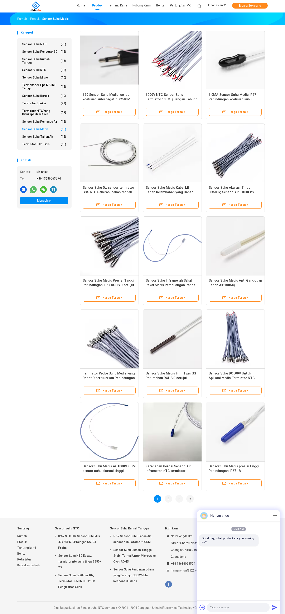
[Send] (274, 607)
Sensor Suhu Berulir (44, 95)
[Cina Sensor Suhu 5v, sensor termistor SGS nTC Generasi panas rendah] (109, 153)
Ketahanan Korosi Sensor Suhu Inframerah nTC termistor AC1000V (169, 470)
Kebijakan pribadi (28, 565)
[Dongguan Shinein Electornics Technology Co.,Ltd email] (23, 189)
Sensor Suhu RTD (44, 70)
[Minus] (274, 515)
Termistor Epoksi (44, 103)
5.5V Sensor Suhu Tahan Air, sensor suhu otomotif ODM (132, 539)
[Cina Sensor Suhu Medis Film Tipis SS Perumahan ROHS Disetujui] (172, 338)
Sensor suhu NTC (44, 44)
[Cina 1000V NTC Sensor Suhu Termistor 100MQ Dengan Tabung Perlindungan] (172, 60)
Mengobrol (44, 200)
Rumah (22, 536)
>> (190, 498)
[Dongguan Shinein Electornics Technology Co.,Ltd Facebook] (168, 584)
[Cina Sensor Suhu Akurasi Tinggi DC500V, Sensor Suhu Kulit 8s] (235, 153)
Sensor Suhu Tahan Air (44, 136)
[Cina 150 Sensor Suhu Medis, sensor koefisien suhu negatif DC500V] (109, 60)
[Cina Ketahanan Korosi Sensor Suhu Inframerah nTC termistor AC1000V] (172, 431)
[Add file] (202, 607)
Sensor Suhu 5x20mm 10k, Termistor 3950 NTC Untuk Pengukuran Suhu (76, 581)
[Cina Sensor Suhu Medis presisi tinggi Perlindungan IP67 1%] (235, 431)
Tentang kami (26, 547)
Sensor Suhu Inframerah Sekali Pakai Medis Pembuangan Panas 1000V (170, 285)
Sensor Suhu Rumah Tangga (44, 60)
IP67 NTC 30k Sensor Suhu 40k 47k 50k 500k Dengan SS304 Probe (79, 541)
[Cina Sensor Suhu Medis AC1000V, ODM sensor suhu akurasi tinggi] (109, 431)
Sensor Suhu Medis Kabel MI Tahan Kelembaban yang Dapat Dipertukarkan (169, 192)
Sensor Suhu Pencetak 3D (44, 51)
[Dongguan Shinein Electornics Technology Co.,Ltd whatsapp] (33, 189)
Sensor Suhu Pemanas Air (44, 121)
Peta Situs (24, 559)
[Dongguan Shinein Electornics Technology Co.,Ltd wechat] (43, 189)
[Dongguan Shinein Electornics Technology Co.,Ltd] (35, 6)
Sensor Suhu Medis (44, 129)
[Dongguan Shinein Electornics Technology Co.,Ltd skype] (53, 189)
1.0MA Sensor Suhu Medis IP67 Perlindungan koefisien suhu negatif (232, 99)
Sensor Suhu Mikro (44, 77)
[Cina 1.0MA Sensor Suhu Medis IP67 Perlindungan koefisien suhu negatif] (235, 60)
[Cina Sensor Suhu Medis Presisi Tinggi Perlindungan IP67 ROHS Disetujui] (109, 246)
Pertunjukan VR (180, 5)
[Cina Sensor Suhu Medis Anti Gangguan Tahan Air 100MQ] (235, 246)
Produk (22, 542)
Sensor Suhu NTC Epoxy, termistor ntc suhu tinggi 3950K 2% (79, 561)
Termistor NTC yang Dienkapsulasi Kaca (44, 112)
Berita (21, 553)
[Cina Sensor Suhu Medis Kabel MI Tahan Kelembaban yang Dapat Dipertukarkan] (172, 153)
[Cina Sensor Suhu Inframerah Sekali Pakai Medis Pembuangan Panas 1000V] (172, 246)
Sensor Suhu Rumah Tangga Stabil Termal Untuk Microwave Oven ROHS (134, 555)
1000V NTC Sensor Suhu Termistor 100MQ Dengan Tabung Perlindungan (172, 99)
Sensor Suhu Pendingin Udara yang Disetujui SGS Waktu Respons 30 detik (133, 575)
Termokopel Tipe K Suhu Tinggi (44, 86)
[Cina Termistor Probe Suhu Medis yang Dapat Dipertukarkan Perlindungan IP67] (109, 338)
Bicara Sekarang (250, 5)
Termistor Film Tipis (44, 144)
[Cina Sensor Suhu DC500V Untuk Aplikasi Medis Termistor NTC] (235, 338)
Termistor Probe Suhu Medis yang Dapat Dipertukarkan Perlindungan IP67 (109, 377)
